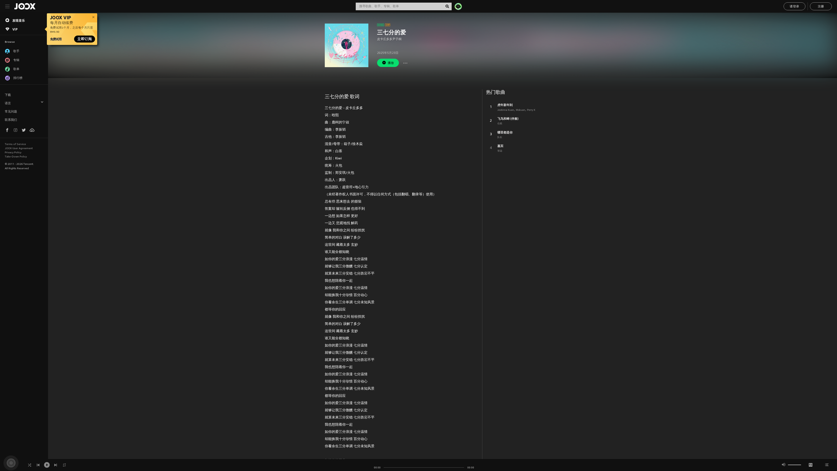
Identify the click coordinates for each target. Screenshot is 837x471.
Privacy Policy (13, 152)
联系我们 (11, 120)
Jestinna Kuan (505, 110)
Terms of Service (15, 144)
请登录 (794, 6)
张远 (499, 151)
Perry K (531, 110)
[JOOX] (25, 6)
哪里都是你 (505, 132)
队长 (499, 137)
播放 (391, 63)
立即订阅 (84, 39)
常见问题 (11, 111)
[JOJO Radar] (458, 6)
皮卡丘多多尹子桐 (389, 39)
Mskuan (520, 110)
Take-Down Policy (16, 156)
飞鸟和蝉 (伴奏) (508, 118)
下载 (8, 95)
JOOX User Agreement (19, 148)
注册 (821, 6)
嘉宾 (500, 146)
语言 (8, 103)
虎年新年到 (505, 105)
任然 (499, 123)
